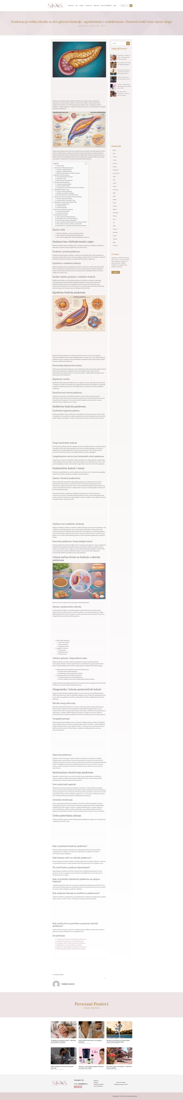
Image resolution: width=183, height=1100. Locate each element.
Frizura (115, 160)
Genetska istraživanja (62, 213)
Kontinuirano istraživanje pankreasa (63, 209)
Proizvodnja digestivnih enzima (65, 176)
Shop (114, 5)
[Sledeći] (92, 978)
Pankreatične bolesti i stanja (62, 189)
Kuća (114, 180)
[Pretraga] (131, 5)
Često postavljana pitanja (61, 215)
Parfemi (115, 206)
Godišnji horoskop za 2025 (121, 1084)
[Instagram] (75, 1087)
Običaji (115, 199)
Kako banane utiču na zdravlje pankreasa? (67, 218)
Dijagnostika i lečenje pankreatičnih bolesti (66, 202)
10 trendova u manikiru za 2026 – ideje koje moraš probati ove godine (123, 57)
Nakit (114, 193)
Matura (114, 186)
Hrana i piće (116, 173)
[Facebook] (81, 1087)
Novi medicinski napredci (63, 211)
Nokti (114, 196)
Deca (114, 153)
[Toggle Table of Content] (85, 163)
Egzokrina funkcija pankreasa (62, 175)
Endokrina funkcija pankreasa (62, 182)
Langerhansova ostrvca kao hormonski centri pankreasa (70, 187)
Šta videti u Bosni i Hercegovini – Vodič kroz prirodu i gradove (123, 93)
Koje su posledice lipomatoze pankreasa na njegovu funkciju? (72, 222)
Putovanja (88, 5)
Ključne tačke (60, 165)
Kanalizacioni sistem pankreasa (65, 180)
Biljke (114, 150)
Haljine (115, 166)
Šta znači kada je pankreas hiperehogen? (67, 220)
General (115, 163)
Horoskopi (115, 170)
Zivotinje (115, 245)
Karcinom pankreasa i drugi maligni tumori (67, 194)
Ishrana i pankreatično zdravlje (64, 198)
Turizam (115, 229)
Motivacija (115, 189)
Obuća (114, 203)
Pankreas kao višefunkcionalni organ (64, 168)
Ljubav (81, 5)
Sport (114, 219)
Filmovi (115, 157)
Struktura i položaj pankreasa (64, 169)
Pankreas (56, 974)
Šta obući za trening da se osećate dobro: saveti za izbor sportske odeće (123, 71)
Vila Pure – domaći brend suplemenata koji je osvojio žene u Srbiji (124, 86)
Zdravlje (96, 5)
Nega (114, 242)
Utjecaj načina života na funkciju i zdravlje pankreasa (68, 196)
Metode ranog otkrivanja (63, 204)
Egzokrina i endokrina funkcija (64, 171)
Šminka (115, 216)
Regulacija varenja (61, 178)
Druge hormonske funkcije (63, 185)
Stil (77, 5)
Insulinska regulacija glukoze (64, 184)
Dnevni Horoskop (106, 5)
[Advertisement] (79, 89)
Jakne (114, 176)
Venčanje (115, 232)
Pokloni (115, 209)
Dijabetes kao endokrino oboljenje (65, 193)
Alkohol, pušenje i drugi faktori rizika (66, 200)
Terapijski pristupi (61, 205)
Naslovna (71, 5)
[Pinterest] (78, 1087)
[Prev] (66, 978)
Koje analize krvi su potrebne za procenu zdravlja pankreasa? (72, 225)
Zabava (114, 235)
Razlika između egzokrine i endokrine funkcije (68, 173)
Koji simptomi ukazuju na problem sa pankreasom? (69, 223)
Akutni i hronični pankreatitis (64, 191)
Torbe (114, 226)
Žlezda (61, 974)
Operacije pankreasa (62, 207)
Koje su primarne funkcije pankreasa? (66, 216)
